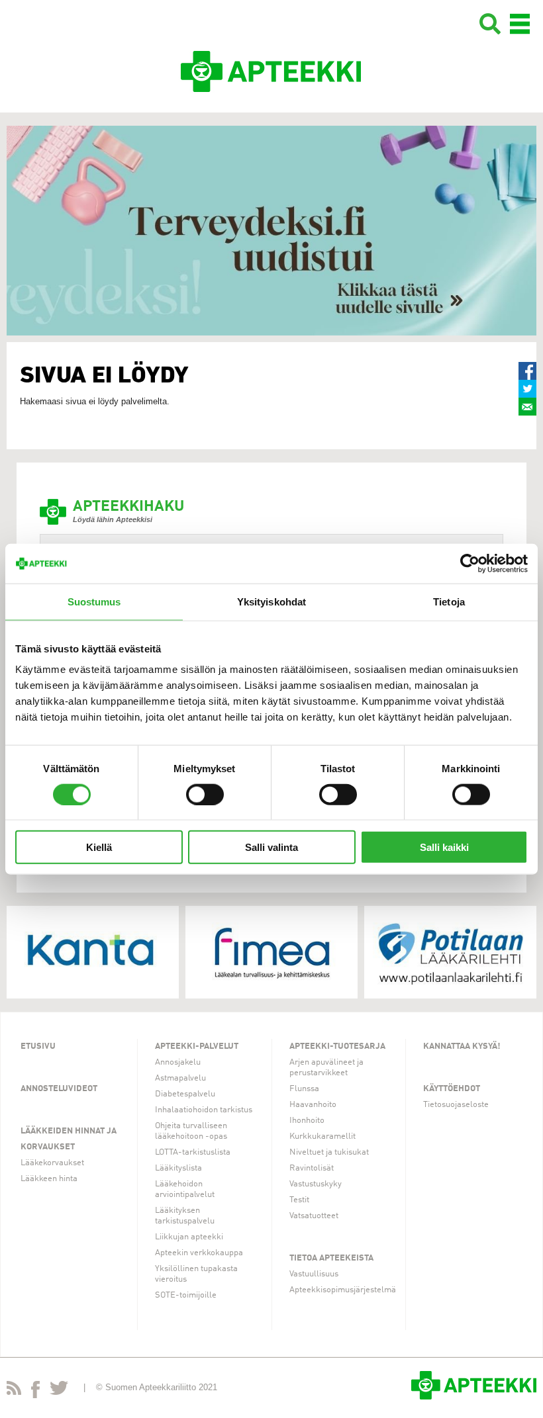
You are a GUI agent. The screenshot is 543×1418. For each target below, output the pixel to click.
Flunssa (304, 1089)
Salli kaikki (444, 847)
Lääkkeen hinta (49, 1178)
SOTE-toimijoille (186, 1295)
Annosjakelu (178, 1062)
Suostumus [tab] (94, 601)
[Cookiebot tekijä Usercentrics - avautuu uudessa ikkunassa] (470, 563)
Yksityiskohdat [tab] (271, 601)
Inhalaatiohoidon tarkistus (203, 1110)
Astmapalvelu (180, 1078)
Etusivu (38, 1046)
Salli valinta (271, 847)
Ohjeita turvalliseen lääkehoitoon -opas (191, 1131)
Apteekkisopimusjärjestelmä (342, 1290)
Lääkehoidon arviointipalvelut (185, 1189)
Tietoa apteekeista (331, 1258)
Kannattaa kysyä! (462, 1046)
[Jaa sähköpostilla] (527, 407)
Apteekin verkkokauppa (199, 1253)
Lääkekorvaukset (52, 1163)
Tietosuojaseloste (456, 1104)
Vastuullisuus (313, 1274)
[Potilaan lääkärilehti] (450, 952)
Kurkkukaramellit (322, 1136)
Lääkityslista (178, 1168)
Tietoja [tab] (449, 601)
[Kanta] (93, 952)
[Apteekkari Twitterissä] (59, 1390)
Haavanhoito (312, 1104)
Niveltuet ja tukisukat (329, 1152)
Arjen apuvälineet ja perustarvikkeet (326, 1067)
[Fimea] (271, 952)
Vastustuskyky (315, 1184)
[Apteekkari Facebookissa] (35, 1392)
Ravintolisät (311, 1168)
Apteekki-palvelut (196, 1046)
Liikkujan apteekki (189, 1237)
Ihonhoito (306, 1120)
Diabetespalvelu (185, 1094)
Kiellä (99, 847)
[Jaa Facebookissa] (527, 371)
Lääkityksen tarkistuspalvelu (185, 1215)
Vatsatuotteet (313, 1216)
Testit (299, 1200)
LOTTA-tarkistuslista (192, 1152)
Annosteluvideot (59, 1089)
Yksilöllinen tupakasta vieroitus (196, 1274)
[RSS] (14, 1390)
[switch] (205, 794)
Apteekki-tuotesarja (337, 1046)
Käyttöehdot (451, 1089)
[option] (271, 230)
